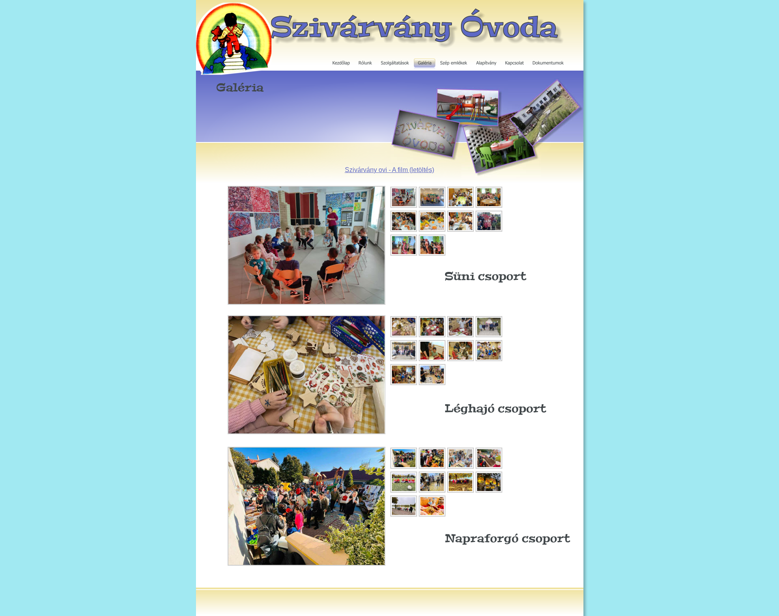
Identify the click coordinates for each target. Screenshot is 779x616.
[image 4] (489, 207)
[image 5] (404, 231)
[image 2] (432, 207)
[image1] (404, 207)
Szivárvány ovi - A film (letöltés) (389, 169)
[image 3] (460, 207)
